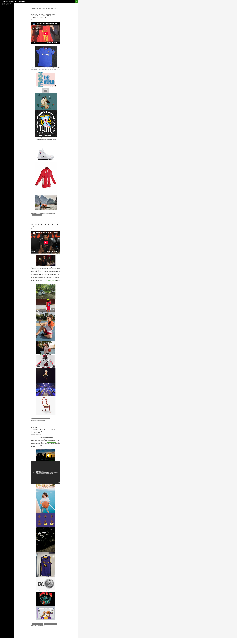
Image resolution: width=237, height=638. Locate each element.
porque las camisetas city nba (45, 225)
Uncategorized (34, 13)
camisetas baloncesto (51, 442)
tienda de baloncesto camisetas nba (43, 16)
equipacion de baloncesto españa (38, 625)
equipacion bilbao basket (37, 214)
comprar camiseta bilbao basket (48, 213)
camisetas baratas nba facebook (43, 430)
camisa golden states (36, 418)
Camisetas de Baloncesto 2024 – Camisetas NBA (13, 1)
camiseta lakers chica (46, 418)
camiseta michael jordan (51, 280)
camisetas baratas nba (36, 213)
